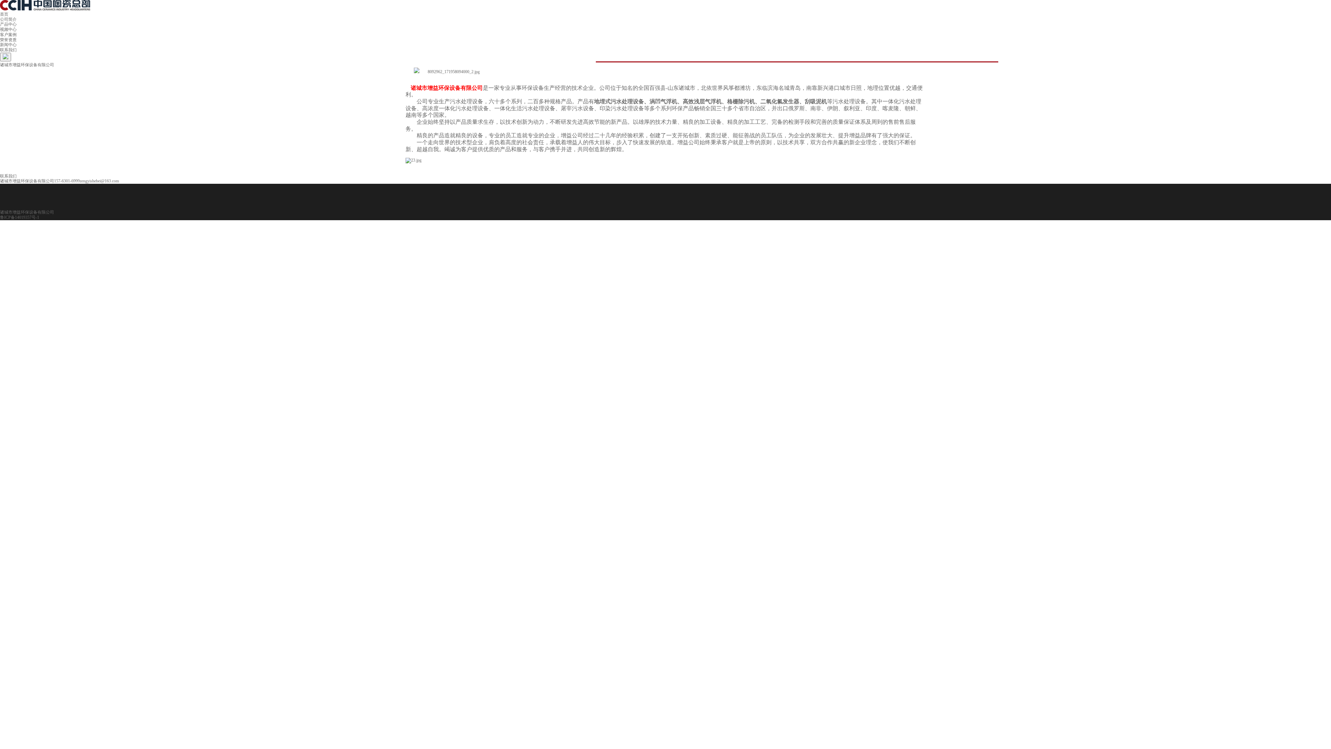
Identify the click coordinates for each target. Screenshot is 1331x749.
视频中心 (8, 29)
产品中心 (8, 24)
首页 (4, 14)
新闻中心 (8, 44)
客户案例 (8, 34)
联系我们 (8, 50)
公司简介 (8, 19)
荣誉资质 (8, 39)
